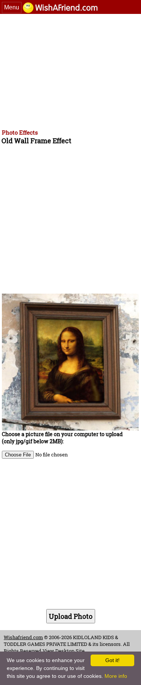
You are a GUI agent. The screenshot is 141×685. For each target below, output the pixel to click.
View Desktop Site (63, 650)
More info (116, 676)
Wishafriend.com (23, 637)
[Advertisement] (70, 70)
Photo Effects (20, 132)
